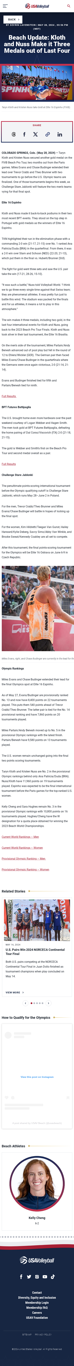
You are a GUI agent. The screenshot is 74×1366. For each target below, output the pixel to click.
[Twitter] (29, 1277)
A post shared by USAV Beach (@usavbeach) (37, 1123)
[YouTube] (45, 1277)
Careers (37, 1312)
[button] (25, 1003)
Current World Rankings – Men (20, 837)
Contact (37, 1292)
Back (12, 19)
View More (13, 992)
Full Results (9, 396)
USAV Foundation (37, 1317)
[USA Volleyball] (37, 6)
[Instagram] (37, 1277)
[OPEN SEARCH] (69, 6)
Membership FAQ (37, 1307)
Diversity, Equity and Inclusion (37, 1297)
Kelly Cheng (37, 1218)
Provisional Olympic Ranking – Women (25, 869)
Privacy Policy (43, 1334)
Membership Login (37, 1302)
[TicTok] (53, 1277)
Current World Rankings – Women (22, 847)
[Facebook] (21, 1277)
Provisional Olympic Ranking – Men (24, 858)
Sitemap (26, 1334)
